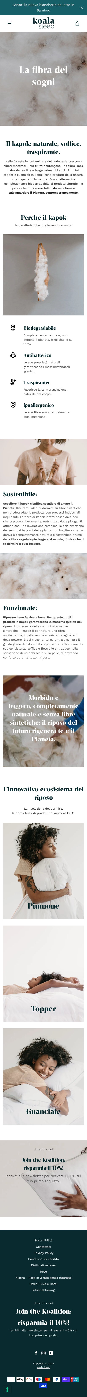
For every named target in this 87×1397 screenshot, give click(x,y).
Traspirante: (36, 382)
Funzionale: (20, 607)
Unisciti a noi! (44, 1149)
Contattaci (43, 1246)
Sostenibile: (20, 494)
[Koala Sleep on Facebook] (36, 1353)
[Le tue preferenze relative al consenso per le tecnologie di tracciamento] (7, 1390)
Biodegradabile (39, 328)
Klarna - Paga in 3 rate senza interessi (44, 1277)
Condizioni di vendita (43, 1259)
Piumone (43, 905)
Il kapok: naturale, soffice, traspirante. (43, 147)
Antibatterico (37, 355)
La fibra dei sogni (43, 75)
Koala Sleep (43, 1367)
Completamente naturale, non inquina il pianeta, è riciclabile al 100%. (47, 339)
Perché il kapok (43, 217)
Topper (43, 1008)
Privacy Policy (43, 1253)
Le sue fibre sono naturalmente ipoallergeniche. (46, 414)
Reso (43, 1271)
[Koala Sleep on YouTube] (51, 1353)
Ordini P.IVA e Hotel (43, 1284)
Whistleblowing (43, 1290)
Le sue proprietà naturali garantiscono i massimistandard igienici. (46, 367)
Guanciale (43, 1111)
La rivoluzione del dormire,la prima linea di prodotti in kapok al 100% (43, 811)
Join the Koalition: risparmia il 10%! (43, 1163)
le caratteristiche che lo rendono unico (43, 225)
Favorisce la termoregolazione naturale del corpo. (45, 392)
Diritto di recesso (43, 1265)
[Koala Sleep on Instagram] (43, 1353)
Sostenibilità (43, 1240)
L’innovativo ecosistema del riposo (44, 793)
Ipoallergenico (38, 405)
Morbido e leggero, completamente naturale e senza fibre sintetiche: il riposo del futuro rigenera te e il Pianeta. (43, 718)
